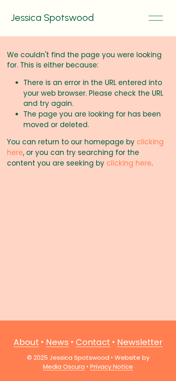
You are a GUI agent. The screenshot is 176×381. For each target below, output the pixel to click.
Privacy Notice (111, 366)
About (26, 342)
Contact (93, 342)
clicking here (128, 163)
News (57, 342)
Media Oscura (64, 366)
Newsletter (139, 342)
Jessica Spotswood (52, 17)
